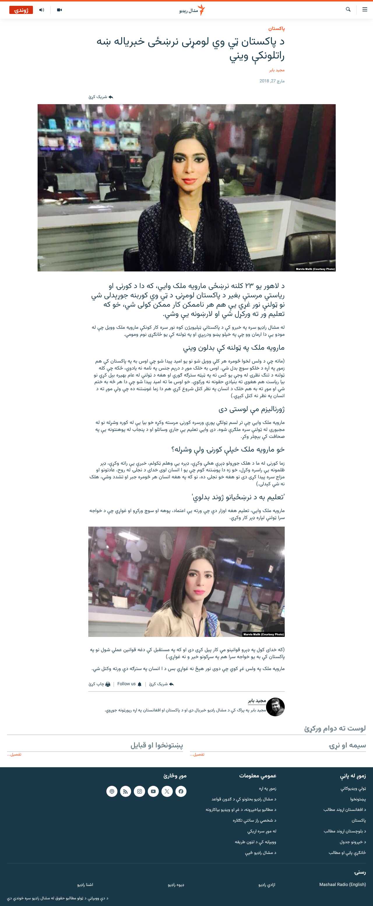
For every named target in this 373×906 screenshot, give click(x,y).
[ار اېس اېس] (125, 791)
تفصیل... (197, 754)
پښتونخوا (358, 799)
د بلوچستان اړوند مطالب (345, 832)
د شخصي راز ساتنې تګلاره (254, 821)
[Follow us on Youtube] (153, 791)
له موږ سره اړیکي (261, 832)
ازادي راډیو (266, 885)
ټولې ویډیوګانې (353, 789)
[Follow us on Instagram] (139, 791)
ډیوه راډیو (176, 885)
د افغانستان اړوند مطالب (344, 810)
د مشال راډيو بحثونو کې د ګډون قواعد (244, 799)
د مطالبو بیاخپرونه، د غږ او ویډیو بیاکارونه (241, 810)
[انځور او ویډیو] (59, 10)
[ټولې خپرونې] (41, 10)
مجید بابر (277, 70)
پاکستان (276, 29)
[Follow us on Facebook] (180, 791)
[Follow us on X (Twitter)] (167, 791)
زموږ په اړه (267, 789)
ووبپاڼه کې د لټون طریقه (255, 842)
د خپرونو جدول (353, 842)
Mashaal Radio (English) (342, 885)
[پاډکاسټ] (111, 791)
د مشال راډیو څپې (260, 853)
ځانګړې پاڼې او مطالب (347, 853)
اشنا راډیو (85, 885)
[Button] (101, 97)
